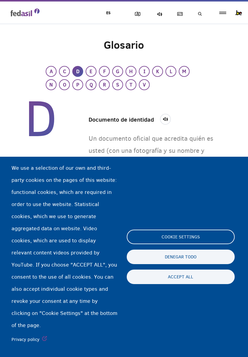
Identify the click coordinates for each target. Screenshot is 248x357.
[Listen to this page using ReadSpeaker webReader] (167, 118)
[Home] (25, 12)
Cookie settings (181, 237)
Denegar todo (181, 257)
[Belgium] (238, 12)
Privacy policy (25, 339)
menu (222, 13)
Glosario (178, 14)
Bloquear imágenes (136, 14)
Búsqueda (199, 14)
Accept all (180, 277)
